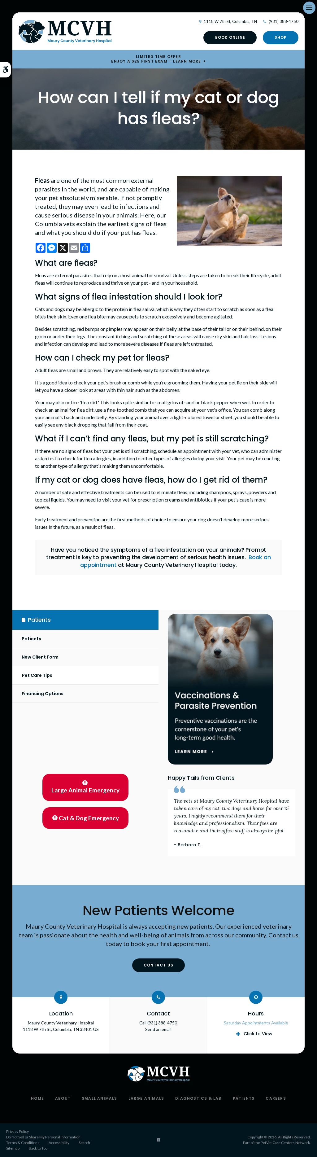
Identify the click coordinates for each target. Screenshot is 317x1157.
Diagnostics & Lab (198, 1098)
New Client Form (40, 657)
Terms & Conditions (22, 1142)
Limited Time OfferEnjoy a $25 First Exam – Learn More (156, 59)
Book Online (230, 37)
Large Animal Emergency (85, 790)
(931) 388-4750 (283, 21)
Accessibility (59, 1142)
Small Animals (99, 1098)
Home (37, 1098)
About (63, 1098)
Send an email (158, 1029)
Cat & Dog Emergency (89, 818)
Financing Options (42, 693)
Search (84, 1142)
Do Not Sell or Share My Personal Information (43, 1137)
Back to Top (38, 1148)
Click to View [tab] (258, 1034)
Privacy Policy (17, 1131)
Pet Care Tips (37, 675)
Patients (31, 639)
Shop (281, 37)
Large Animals (146, 1098)
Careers (276, 1098)
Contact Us (158, 965)
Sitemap (13, 1148)
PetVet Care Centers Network (285, 1142)
